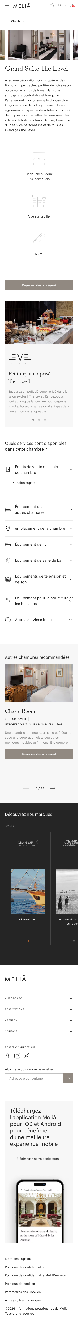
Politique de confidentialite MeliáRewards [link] (35, 1275)
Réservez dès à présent (39, 285)
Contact (11, 1031)
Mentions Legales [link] (18, 1259)
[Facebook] (8, 1056)
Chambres (17, 21)
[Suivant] (52, 788)
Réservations (14, 1009)
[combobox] (62, 5)
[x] (26, 1056)
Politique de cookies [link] (20, 1284)
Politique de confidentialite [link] (25, 1267)
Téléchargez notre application (37, 1159)
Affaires (11, 1020)
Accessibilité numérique (23, 1300)
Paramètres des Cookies (23, 1292)
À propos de (13, 998)
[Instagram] (17, 1056)
